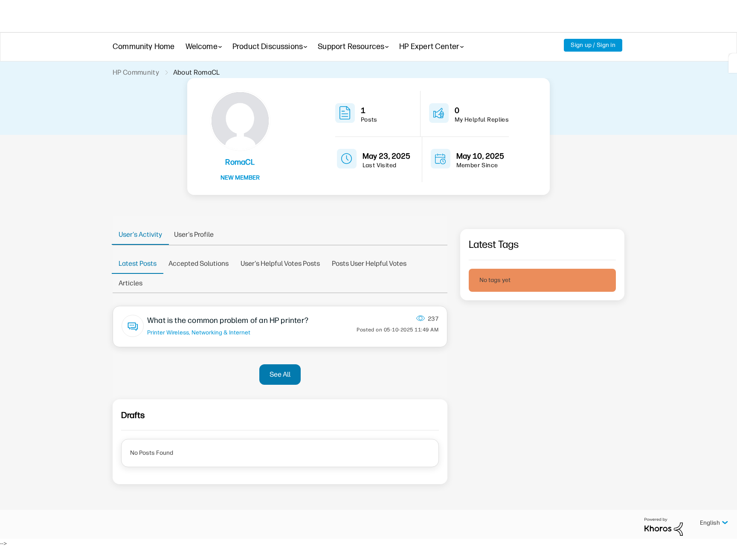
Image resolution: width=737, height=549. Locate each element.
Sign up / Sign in (593, 45)
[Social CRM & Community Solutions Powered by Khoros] (663, 526)
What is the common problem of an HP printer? (227, 320)
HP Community (136, 72)
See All (280, 374)
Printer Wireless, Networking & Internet (198, 332)
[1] (732, 63)
